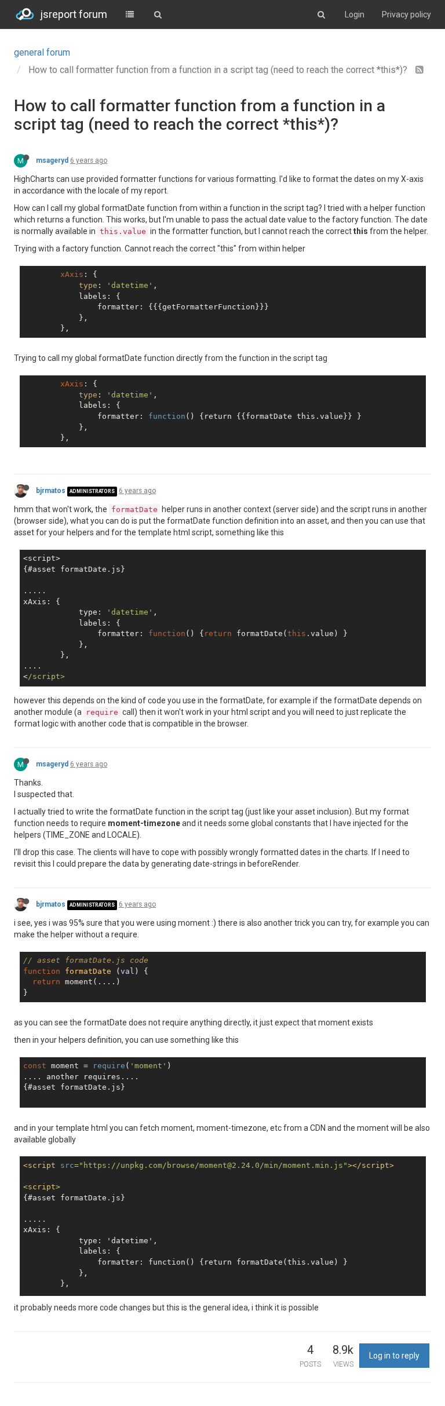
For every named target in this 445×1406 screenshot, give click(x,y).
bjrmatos (50, 491)
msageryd (52, 160)
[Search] (158, 14)
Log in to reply (394, 1355)
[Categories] (130, 14)
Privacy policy (406, 14)
